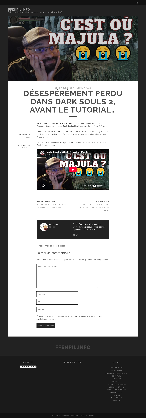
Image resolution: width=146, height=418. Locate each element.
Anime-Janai (116, 370)
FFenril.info (19, 9)
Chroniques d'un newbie (116, 373)
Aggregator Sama (116, 368)
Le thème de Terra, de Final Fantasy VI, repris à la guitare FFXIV (94, 207)
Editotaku (116, 376)
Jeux (88, 88)
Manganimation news (116, 390)
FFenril (79, 88)
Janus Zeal (116, 381)
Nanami (116, 395)
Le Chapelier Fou (116, 387)
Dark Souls (26, 148)
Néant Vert (116, 398)
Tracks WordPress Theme (63, 415)
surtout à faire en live (65, 131)
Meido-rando (116, 392)
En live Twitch (79, 227)
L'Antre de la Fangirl (116, 384)
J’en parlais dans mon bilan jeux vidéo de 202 (55, 123)
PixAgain (116, 401)
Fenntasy (116, 379)
